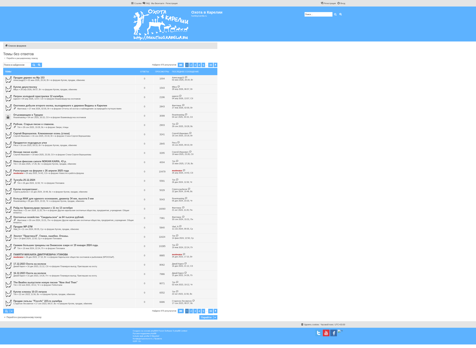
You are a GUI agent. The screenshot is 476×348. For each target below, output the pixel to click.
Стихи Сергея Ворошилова (77, 136)
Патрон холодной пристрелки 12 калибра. (38, 96)
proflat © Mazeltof (151, 336)
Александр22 (19, 80)
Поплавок (59, 183)
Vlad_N (16, 229)
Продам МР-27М (23, 226)
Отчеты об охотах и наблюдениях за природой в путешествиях (92, 109)
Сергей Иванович (21, 136)
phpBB (154, 331)
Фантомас (22, 109)
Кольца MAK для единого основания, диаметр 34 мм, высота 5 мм (53, 198)
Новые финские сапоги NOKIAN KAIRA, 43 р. (40, 161)
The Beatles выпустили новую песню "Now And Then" (45, 282)
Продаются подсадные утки (30, 142)
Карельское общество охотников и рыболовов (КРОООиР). (86, 257)
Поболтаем (57, 285)
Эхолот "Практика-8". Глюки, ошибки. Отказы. (41, 236)
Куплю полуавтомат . (26, 189)
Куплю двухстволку (25, 87)
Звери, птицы (62, 127)
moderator (18, 173)
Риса (15, 145)
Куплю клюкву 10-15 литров (30, 291)
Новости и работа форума (71, 173)
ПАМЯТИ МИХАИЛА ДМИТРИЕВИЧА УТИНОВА (40, 254)
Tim (19, 127)
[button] (181, 65)
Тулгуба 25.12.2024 (24, 180)
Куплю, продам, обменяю (73, 80)
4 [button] (199, 65)
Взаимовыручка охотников (68, 99)
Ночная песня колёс (25, 152)
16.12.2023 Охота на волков (29, 273)
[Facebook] (333, 333)
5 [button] (203, 65)
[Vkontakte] (318, 333)
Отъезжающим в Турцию (28, 114)
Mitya (15, 89)
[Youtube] (326, 333)
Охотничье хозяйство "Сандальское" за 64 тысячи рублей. (48, 217)
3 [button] (195, 65)
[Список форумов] (161, 24)
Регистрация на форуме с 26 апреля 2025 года (41, 170)
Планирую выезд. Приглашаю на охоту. (78, 266)
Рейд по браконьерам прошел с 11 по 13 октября (43, 207)
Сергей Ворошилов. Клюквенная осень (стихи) (41, 133)
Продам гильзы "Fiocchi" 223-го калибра (37, 301)
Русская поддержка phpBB (144, 333)
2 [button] (191, 65)
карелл (16, 99)
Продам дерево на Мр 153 (28, 77)
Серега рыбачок (21, 192)
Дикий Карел (19, 266)
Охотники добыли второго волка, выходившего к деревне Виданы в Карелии (60, 105)
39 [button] (210, 65)
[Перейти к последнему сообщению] (186, 77)
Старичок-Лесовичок (23, 303)
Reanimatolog (19, 117)
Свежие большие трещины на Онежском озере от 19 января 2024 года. (55, 245)
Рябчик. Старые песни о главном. (33, 124)
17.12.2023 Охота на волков (29, 263)
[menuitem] (146, 3)
